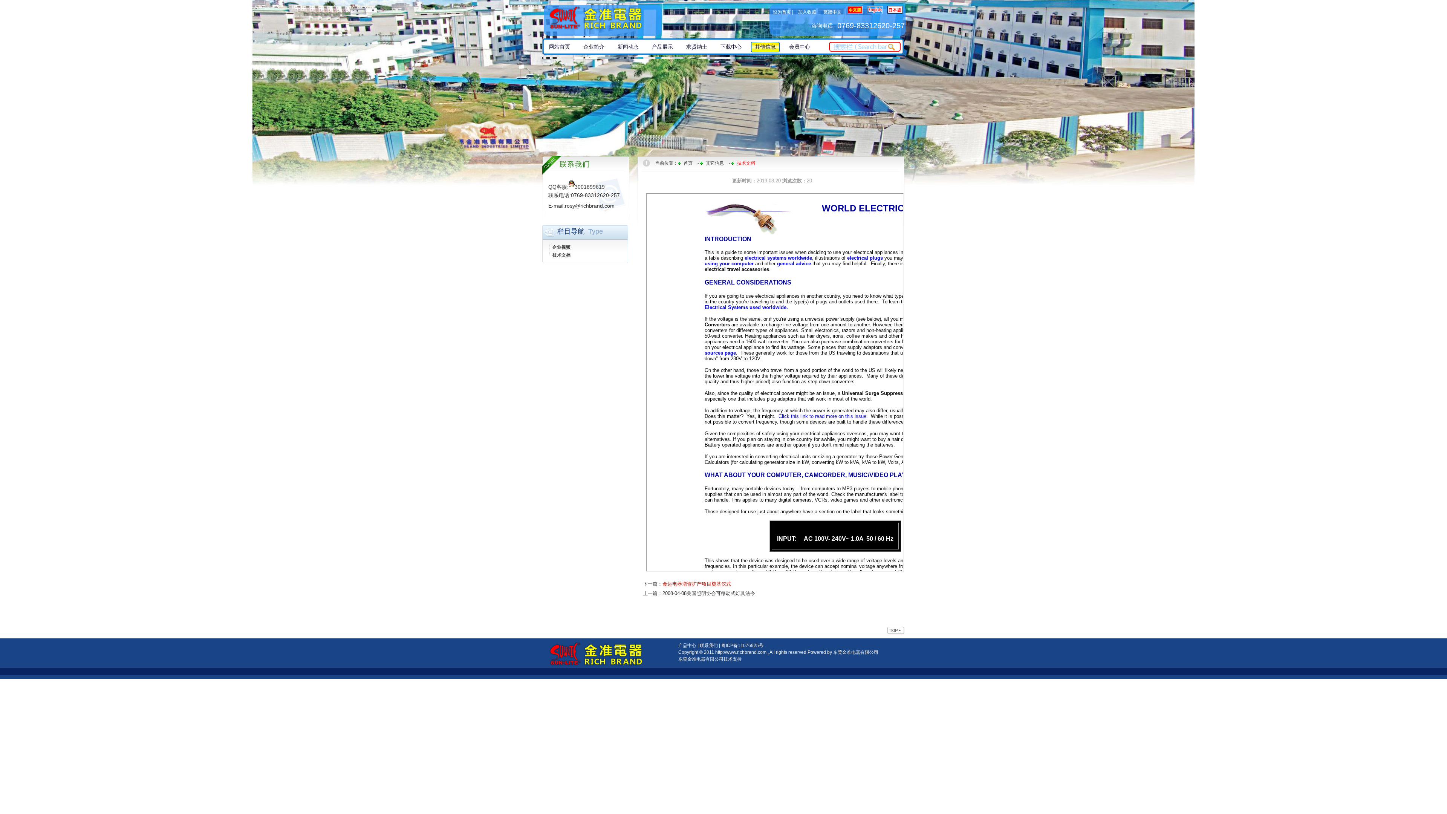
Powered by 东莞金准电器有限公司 (843, 652)
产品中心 (687, 645)
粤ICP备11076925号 (742, 645)
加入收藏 (807, 12)
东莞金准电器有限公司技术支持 (710, 659)
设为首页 (782, 12)
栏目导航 (570, 231)
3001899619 (590, 187)
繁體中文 (832, 12)
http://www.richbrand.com (740, 652)
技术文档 (561, 255)
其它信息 (715, 163)
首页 (688, 163)
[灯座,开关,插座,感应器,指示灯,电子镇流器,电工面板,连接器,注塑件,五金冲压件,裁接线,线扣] (604, 19)
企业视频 (561, 247)
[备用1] (896, 631)
